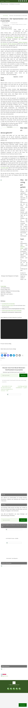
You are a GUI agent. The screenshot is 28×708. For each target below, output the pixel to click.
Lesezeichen (4, 382)
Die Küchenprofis (13, 380)
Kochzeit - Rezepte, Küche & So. (17, 24)
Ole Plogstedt (4, 44)
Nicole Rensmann (5, 22)
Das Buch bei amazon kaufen (7, 305)
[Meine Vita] (19, 1)
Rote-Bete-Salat (4, 167)
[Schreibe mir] (26, 1)
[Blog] (4, 676)
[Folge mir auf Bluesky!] (21, 1)
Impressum (2, 1)
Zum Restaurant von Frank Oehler (8, 303)
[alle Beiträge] (5, 15)
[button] (2, 355)
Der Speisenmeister (5, 380)
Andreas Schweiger (23, 42)
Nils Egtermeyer (13, 44)
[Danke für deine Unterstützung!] (23, 1)
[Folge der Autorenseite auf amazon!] (25, 1)
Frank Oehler (3, 286)
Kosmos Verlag (23, 380)
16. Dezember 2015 (13, 22)
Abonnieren (23, 375)
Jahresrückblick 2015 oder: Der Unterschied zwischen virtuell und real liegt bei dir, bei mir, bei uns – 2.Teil (7, 388)
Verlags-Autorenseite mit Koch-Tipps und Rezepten (11, 310)
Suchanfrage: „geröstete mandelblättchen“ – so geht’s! (21, 387)
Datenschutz (7, 1)
